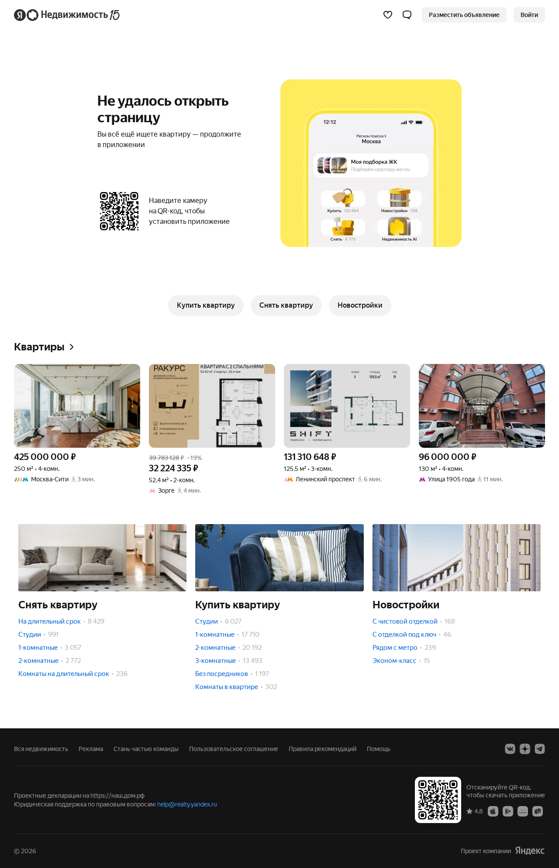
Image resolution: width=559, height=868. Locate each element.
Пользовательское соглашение (233, 748)
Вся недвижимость (41, 748)
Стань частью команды (146, 748)
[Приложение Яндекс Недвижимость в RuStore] (537, 810)
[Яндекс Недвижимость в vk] (510, 749)
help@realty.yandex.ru (187, 804)
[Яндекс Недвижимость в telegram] (540, 749)
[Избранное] (388, 15)
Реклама (91, 748)
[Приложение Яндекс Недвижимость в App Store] (493, 810)
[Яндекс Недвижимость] (67, 15)
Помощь (378, 748)
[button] (407, 15)
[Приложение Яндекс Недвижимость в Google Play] (508, 810)
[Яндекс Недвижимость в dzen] (525, 749)
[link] (529, 15)
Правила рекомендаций (322, 748)
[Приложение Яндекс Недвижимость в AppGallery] (523, 810)
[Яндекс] (529, 851)
